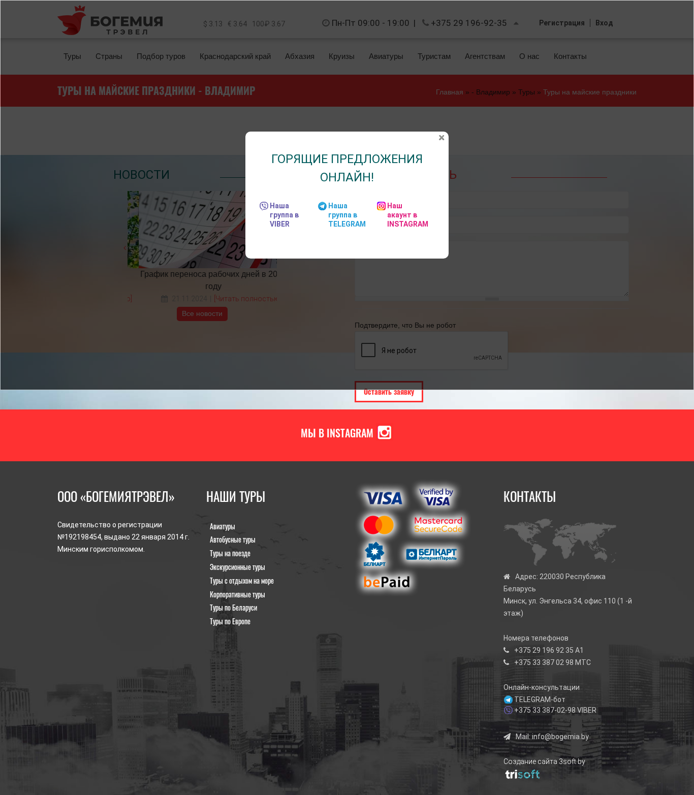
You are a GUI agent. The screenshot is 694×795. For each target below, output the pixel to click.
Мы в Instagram (337, 432)
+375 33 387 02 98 (544, 662)
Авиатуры (222, 526)
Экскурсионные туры (237, 566)
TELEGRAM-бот (539, 699)
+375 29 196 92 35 (544, 650)
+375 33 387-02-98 (545, 710)
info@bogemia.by (560, 737)
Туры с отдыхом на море (242, 580)
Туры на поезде (230, 553)
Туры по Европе (230, 621)
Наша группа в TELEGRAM (347, 215)
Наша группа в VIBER (284, 215)
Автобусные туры (233, 539)
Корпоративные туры (237, 594)
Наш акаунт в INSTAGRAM (407, 215)
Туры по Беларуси (233, 607)
